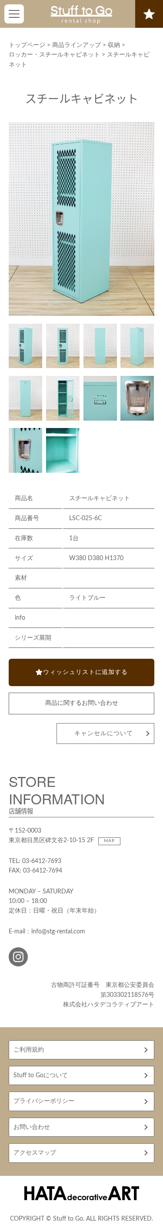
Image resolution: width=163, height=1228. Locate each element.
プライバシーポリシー (43, 1101)
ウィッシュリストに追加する (85, 672)
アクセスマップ (34, 1153)
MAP (109, 841)
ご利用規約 (28, 1050)
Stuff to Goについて (40, 1075)
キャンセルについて (103, 733)
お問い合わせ (31, 1127)
